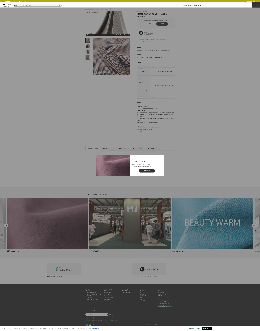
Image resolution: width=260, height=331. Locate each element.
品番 (16, 5)
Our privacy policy (95, 328)
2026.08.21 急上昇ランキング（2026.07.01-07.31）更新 (17, 1)
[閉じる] (161, 158)
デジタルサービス (198, 5)
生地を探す (179, 5)
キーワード (21, 5)
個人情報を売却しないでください (194, 328)
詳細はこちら (147, 170)
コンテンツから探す (187, 5)
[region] (130, 328)
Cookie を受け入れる (207, 328)
